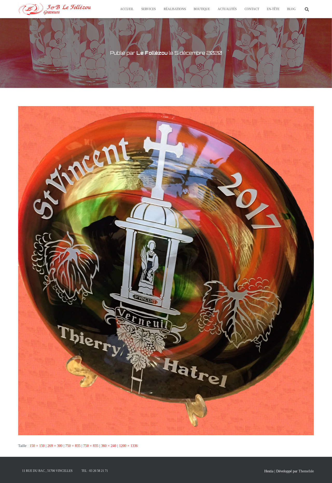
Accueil (127, 9)
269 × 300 (55, 446)
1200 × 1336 (128, 446)
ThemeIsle (306, 471)
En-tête (273, 9)
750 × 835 (72, 446)
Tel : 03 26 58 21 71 (94, 471)
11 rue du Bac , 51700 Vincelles (47, 471)
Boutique (202, 9)
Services (148, 9)
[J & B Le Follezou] (54, 9)
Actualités (227, 9)
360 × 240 (108, 446)
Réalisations (175, 9)
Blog (291, 9)
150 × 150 (37, 446)
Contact (252, 9)
